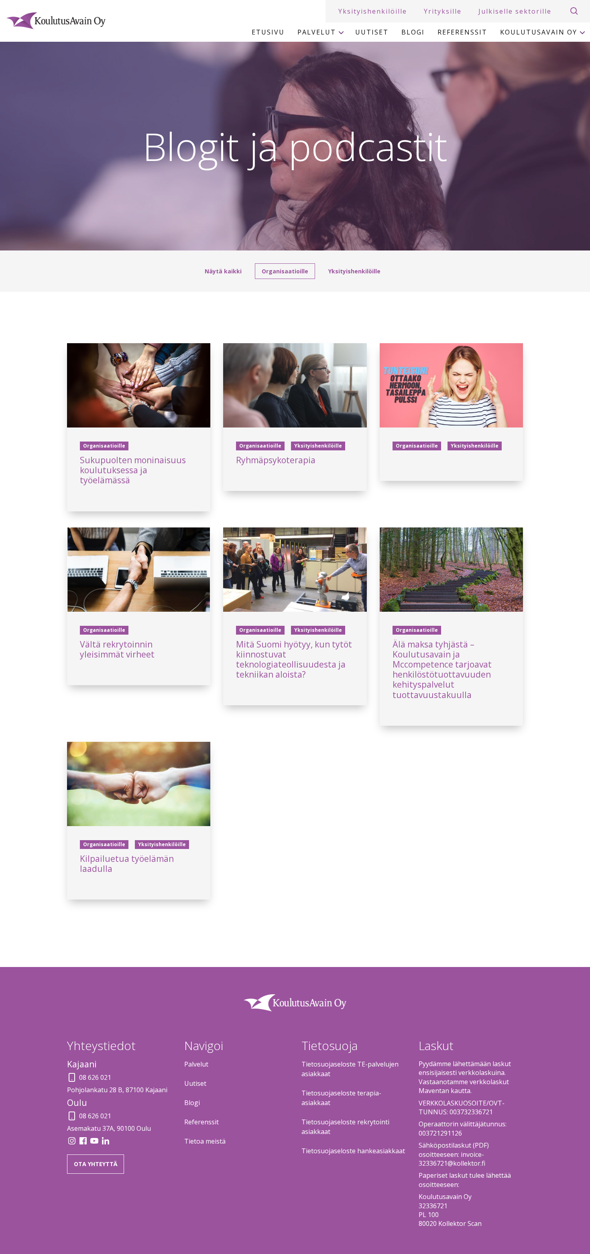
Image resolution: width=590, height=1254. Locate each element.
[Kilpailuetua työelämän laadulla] (138, 784)
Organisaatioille (285, 271)
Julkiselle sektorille (514, 11)
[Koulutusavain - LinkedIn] (105, 1143)
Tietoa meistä (205, 1141)
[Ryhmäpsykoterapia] (294, 385)
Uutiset (372, 32)
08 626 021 (95, 1077)
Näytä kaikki (223, 271)
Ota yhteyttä (95, 1164)
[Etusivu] (56, 21)
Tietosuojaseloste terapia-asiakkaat (341, 1098)
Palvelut (316, 32)
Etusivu (268, 32)
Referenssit (462, 32)
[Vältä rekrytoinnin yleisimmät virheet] (138, 569)
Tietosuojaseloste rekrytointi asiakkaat (345, 1127)
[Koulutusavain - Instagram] (72, 1143)
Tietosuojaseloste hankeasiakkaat (353, 1150)
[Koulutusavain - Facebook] (84, 1143)
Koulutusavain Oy (538, 32)
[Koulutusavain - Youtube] (95, 1143)
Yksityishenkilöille (372, 11)
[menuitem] (268, 32)
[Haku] (574, 11)
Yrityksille (443, 11)
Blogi (413, 32)
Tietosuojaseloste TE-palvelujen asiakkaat (350, 1069)
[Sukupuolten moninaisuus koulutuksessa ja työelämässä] (138, 385)
